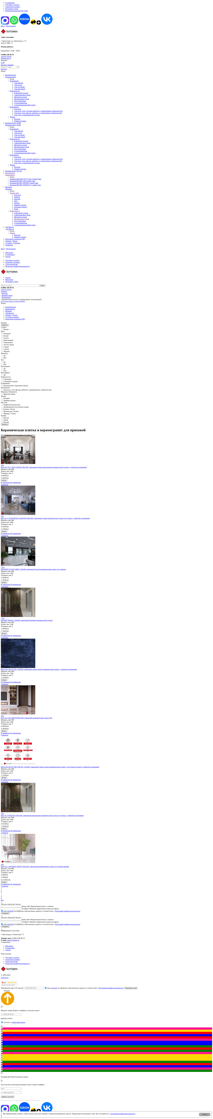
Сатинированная (20, 103)
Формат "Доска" (11, 241)
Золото (6, 338)
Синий (6, 349)
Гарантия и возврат (12, 7)
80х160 (6, 422)
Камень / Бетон (9, 409)
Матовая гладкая (20, 97)
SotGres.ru (4, 978)
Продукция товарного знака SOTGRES (13, 301)
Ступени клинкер (12, 317)
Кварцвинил (10, 173)
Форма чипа (14, 193)
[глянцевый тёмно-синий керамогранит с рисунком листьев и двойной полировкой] (106, 751)
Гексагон (17, 195)
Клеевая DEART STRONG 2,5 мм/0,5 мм (25, 185)
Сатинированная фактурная (24, 105)
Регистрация (11, 26)
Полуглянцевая (20, 101)
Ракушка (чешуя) (20, 207)
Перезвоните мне (131, 988)
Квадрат (17, 119)
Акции (8, 257)
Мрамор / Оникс (10, 414)
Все (2, 900)
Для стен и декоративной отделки (27, 115)
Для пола (17, 109)
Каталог (4, 69)
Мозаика (8, 187)
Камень (17, 197)
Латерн (17, 203)
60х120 (6, 418)
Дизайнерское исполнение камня (16, 407)
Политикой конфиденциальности (67, 911)
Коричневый (8, 340)
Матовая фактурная (21, 99)
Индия (6, 329)
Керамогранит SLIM (13, 123)
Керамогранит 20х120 (13, 171)
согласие (10, 911)
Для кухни (18, 85)
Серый (6, 347)
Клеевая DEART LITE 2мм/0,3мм (22, 181)
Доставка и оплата (12, 5)
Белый (6, 336)
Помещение (14, 81)
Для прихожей (19, 89)
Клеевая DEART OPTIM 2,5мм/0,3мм (24, 183)
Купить (4, 480)
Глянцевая (7, 379)
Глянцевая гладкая (21, 93)
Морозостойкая (9, 394)
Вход (3, 26)
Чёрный (7, 351)
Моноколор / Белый (11, 411)
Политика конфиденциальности (17, 266)
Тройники (9, 245)
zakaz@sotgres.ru (13, 940)
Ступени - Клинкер (12, 243)
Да (5, 356)
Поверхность (15, 91)
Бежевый (7, 334)
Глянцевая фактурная (22, 95)
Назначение (14, 107)
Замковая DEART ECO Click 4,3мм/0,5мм (25, 179)
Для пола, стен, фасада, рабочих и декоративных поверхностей (38, 113)
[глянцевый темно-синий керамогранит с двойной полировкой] (106, 653)
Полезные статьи (11, 9)
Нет (5, 358)
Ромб (16, 209)
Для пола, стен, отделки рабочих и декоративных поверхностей (38, 111)
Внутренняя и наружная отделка (16, 386)
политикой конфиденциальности (122, 1114)
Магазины (9, 253)
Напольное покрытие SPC (15, 239)
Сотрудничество (11, 264)
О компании (10, 3)
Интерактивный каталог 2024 (16, 11)
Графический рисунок (12, 405)
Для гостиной (19, 87)
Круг (16, 201)
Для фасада (9, 227)
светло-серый (9, 345)
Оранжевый (8, 342)
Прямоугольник (20, 121)
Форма (12, 117)
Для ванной (18, 83)
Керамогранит (10, 75)
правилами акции (18, 1022)
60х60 (6, 420)
